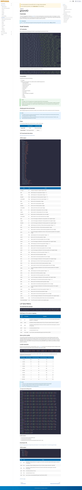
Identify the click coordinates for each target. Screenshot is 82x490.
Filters (64, 10)
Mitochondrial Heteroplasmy (6, 19)
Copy (59, 33)
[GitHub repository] (73, 1)
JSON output (65, 13)
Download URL (65, 20)
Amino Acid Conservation (6, 8)
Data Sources (3, 5)
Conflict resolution (66, 19)
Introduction (3, 3)
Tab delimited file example (67, 15)
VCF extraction (65, 6)
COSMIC (3, 12)
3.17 (70, 1)
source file (40, 346)
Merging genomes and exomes (68, 9)
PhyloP (3, 23)
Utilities (2, 34)
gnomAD (3, 17)
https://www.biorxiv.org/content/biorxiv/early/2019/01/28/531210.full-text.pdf (39, 383)
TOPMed (3, 29)
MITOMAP (3, 20)
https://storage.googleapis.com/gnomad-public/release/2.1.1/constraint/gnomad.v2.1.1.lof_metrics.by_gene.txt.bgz (38, 444)
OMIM (3, 22)
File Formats (3, 31)
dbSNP (3, 14)
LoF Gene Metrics (65, 14)
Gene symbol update (66, 18)
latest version (35, 6)
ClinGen (3, 9)
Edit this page (23, 478)
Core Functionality (4, 33)
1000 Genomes (4, 6)
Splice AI (3, 28)
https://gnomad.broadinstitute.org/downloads (27, 135)
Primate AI (3, 25)
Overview (64, 4)
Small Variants (64, 5)
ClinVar (3, 11)
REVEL (3, 26)
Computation (65, 8)
